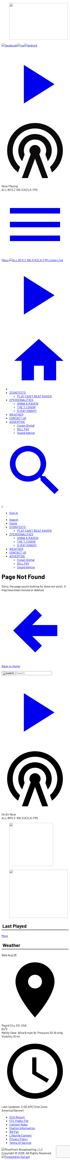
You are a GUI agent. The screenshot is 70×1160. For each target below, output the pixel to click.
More (5, 936)
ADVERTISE (17, 422)
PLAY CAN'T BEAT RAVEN (34, 396)
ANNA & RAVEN (27, 403)
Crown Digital (25, 425)
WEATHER (16, 414)
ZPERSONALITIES (21, 400)
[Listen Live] (35, 82)
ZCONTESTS (17, 392)
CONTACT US (17, 418)
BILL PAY (23, 429)
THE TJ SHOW (26, 407)
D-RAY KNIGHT (27, 411)
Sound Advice (26, 432)
